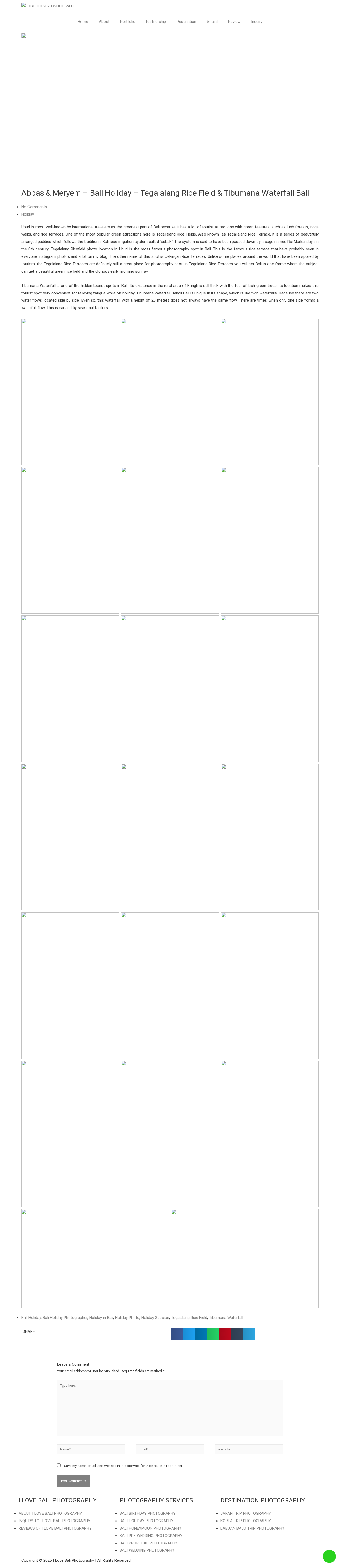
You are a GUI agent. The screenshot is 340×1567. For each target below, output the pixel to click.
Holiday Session (155, 1317)
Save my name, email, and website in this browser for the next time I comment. (123, 1466)
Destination (186, 21)
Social (212, 21)
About (104, 21)
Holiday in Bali (101, 1317)
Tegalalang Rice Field (189, 1317)
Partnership (156, 21)
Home (83, 21)
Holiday (27, 214)
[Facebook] (227, 1544)
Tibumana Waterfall (226, 1317)
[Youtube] (255, 1544)
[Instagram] (241, 1544)
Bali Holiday (31, 1317)
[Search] (284, 1544)
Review (234, 21)
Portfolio (127, 21)
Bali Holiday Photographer (65, 1317)
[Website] (249, 1450)
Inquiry (256, 21)
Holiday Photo (127, 1317)
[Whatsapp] (270, 1544)
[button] (177, 1334)
